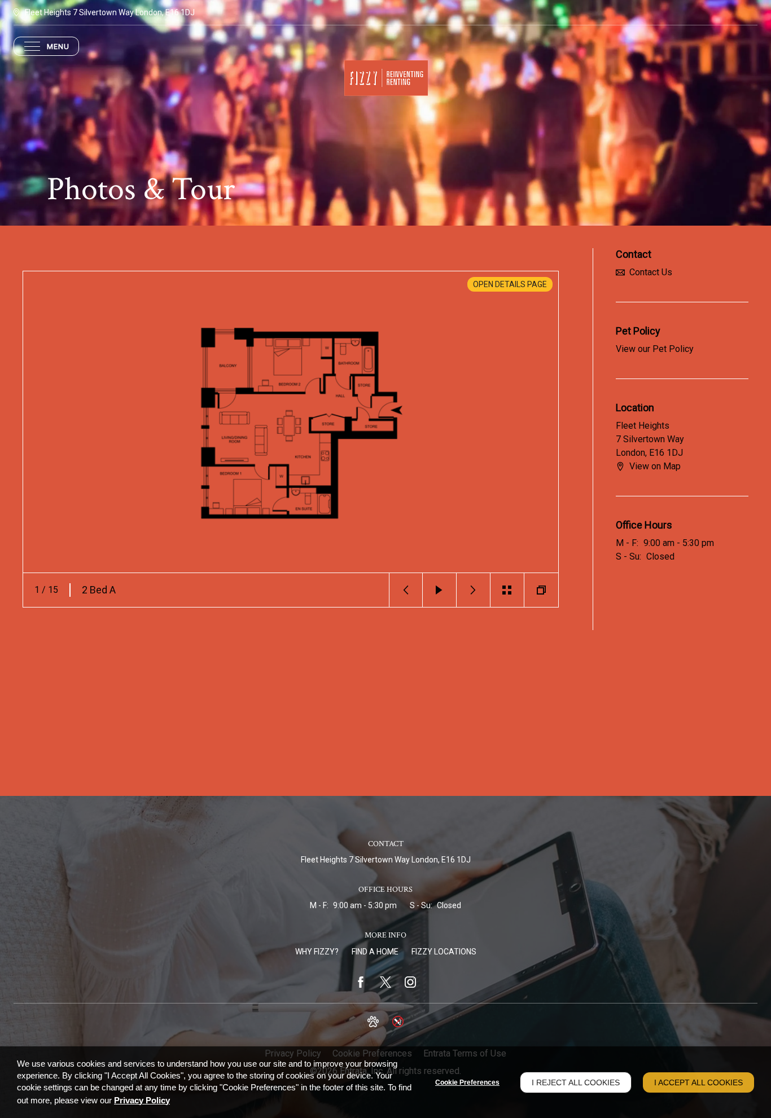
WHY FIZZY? (317, 951)
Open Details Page (510, 284)
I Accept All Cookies (698, 1082)
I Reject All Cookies (576, 1082)
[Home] (385, 77)
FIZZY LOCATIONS (443, 951)
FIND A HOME (375, 951)
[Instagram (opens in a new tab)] (410, 982)
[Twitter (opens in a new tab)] (385, 982)
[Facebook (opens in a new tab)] (360, 982)
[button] (406, 590)
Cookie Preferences (467, 1082)
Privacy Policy (142, 1100)
